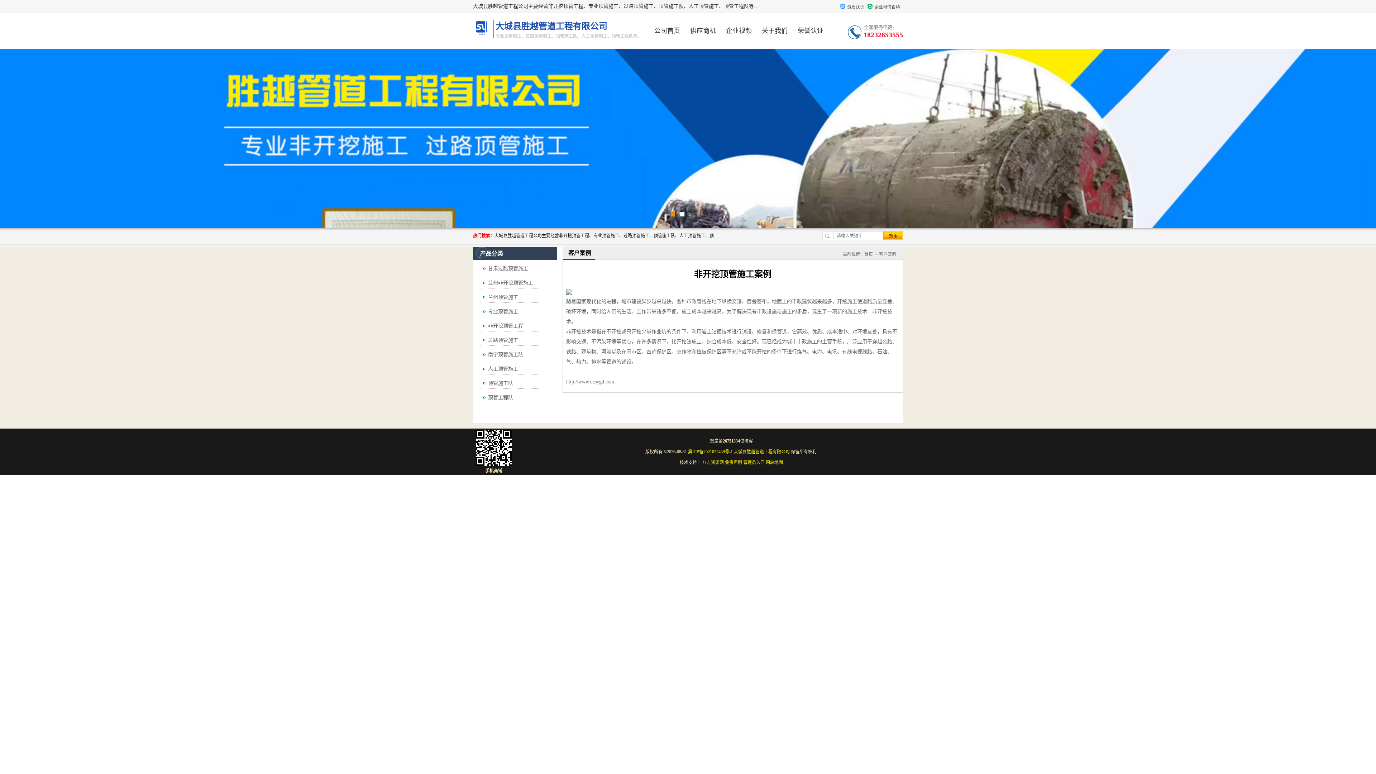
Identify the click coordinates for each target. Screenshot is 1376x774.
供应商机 (703, 30)
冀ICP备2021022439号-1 (710, 451)
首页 (868, 254)
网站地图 (774, 462)
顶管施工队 (500, 383)
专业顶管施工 (503, 311)
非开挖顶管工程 (505, 326)
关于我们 (775, 30)
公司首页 (667, 30)
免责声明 (733, 462)
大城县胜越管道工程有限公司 (762, 451)
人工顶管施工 (503, 369)
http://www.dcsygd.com (590, 381)
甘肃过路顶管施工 (508, 268)
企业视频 (739, 30)
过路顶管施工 (503, 340)
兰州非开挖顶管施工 (510, 283)
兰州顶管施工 (503, 297)
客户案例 (887, 254)
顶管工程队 (500, 397)
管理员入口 (754, 462)
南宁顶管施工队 (505, 354)
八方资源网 (713, 462)
